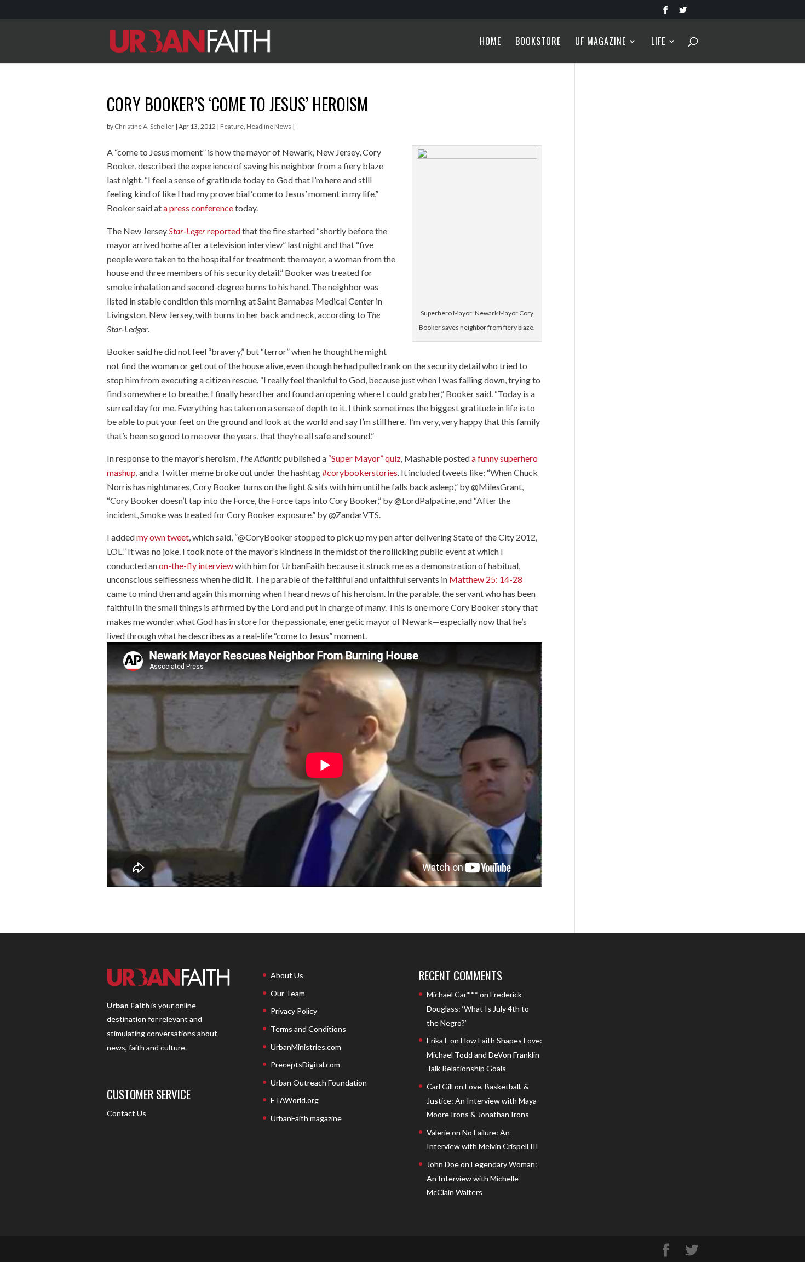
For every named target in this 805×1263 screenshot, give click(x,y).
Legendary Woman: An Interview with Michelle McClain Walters (482, 1178)
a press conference (198, 208)
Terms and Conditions (308, 1029)
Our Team (288, 993)
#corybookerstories (360, 472)
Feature (232, 126)
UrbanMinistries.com (306, 1047)
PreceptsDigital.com (305, 1064)
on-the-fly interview (196, 565)
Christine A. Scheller (144, 126)
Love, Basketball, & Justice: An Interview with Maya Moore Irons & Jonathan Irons (482, 1100)
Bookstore (538, 42)
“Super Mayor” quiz (364, 458)
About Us (287, 975)
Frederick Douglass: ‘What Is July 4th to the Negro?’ (478, 1008)
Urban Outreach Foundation (319, 1082)
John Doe (443, 1164)
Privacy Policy (294, 1010)
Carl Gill (440, 1086)
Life (658, 42)
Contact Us (126, 1113)
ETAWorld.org (295, 1100)
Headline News (268, 126)
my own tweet (162, 537)
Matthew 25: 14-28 (485, 579)
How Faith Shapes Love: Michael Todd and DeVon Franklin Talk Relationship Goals (484, 1054)
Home (490, 42)
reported (204, 231)
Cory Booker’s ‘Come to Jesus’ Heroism (237, 103)
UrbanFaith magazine (306, 1118)
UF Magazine (600, 42)
